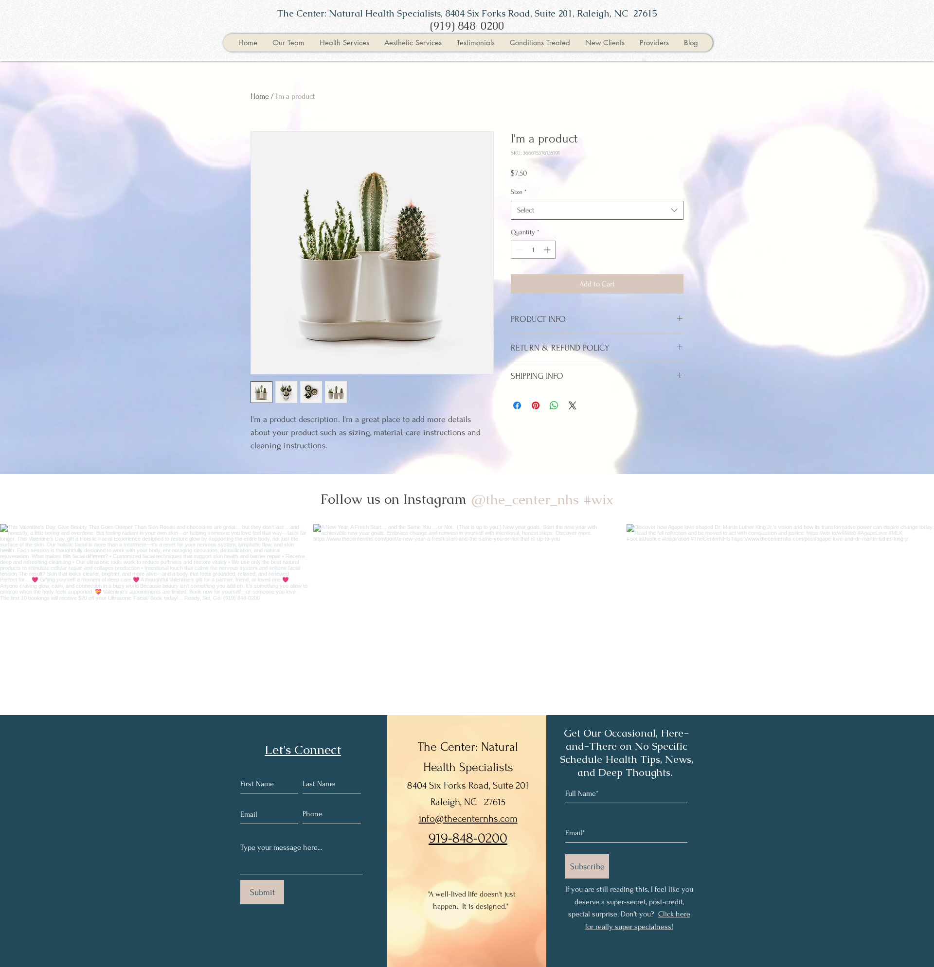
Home (260, 96)
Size (519, 191)
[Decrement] (518, 249)
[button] (288, 43)
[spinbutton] (533, 249)
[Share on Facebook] (517, 405)
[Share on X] (572, 405)
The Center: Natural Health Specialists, (361, 13)
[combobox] (597, 210)
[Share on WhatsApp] (554, 405)
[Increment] (548, 249)
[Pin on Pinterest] (535, 405)
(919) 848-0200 (467, 26)
